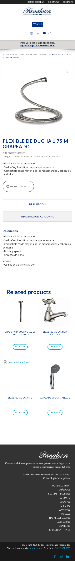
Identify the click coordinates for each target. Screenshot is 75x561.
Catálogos (64, 489)
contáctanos (35, 548)
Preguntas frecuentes (58, 493)
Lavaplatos (64, 526)
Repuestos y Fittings (59, 530)
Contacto (68, 2)
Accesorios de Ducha (41, 54)
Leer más (20, 346)
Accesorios (64, 522)
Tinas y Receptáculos (59, 518)
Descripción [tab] (37, 204)
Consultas (53, 2)
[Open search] (49, 33)
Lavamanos (64, 510)
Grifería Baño (25, 54)
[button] (66, 71)
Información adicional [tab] (37, 216)
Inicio (5, 54)
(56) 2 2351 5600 (62, 548)
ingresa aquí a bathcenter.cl (37, 45)
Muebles (65, 514)
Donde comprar (36, 2)
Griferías (13, 54)
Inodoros (64, 501)
